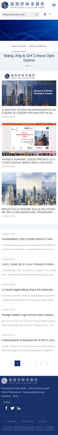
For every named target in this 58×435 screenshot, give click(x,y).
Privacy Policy (28, 421)
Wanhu (52, 429)
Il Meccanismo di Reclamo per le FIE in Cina (28, 340)
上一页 (11, 363)
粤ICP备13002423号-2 (24, 429)
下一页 (47, 363)
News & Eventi (19, 46)
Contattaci (6, 396)
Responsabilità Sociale (33, 392)
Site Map (42, 421)
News (15, 396)
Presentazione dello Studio (13, 388)
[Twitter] (12, 408)
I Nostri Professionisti (11, 392)
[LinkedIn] (18, 408)
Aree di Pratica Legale (39, 388)
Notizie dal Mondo (37, 46)
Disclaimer (12, 421)
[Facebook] (6, 408)
